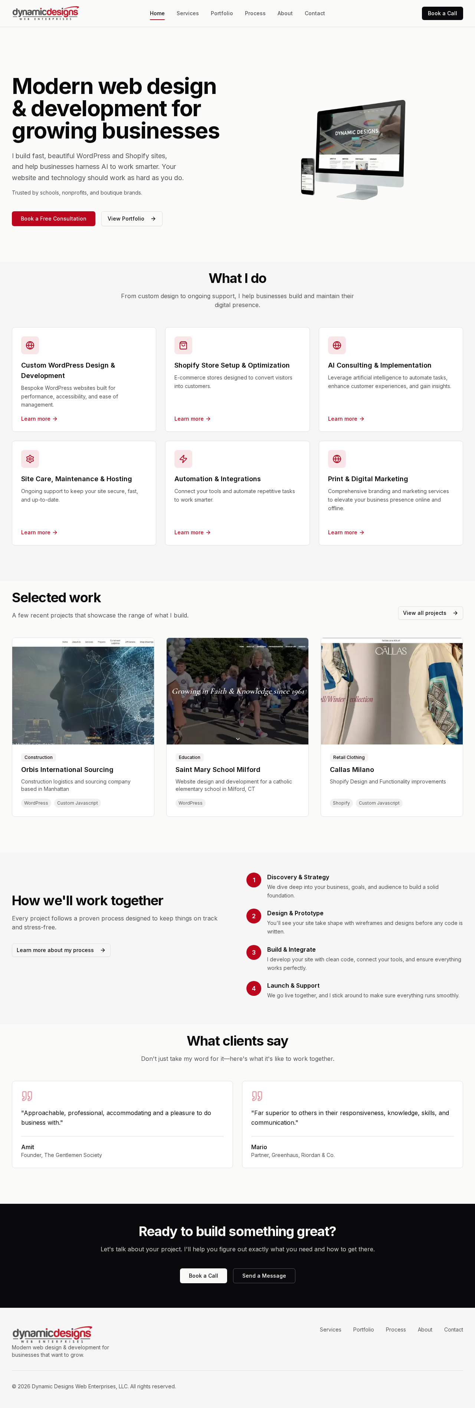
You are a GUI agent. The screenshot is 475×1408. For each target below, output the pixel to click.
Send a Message (264, 1275)
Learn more (35, 418)
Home (157, 13)
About (285, 13)
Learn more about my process (55, 950)
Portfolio (222, 13)
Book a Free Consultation (53, 218)
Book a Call (442, 13)
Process (255, 13)
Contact (315, 13)
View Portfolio (126, 218)
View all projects (424, 613)
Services (188, 13)
